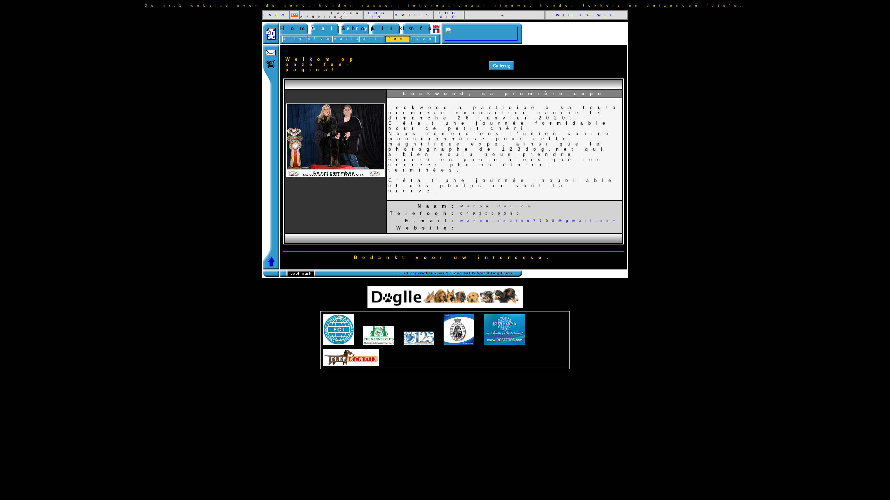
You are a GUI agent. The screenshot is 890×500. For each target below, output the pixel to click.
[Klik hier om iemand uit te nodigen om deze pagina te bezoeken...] (271, 42)
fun (397, 38)
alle (294, 38)
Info (420, 28)
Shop (360, 28)
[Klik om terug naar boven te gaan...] (271, 267)
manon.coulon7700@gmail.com (540, 221)
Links (395, 28)
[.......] (481, 39)
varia (348, 38)
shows (323, 38)
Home (300, 28)
